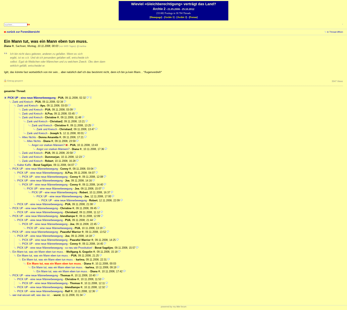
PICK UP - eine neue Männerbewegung (32, 97)
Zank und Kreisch (22, 101)
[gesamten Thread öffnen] (91, 97)
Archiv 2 (181, 17)
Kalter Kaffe (24, 164)
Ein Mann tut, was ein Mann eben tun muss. (38, 251)
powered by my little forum (173, 306)
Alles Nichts (29, 137)
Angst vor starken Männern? (48, 145)
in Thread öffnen (335, 32)
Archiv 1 (169, 17)
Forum (193, 17)
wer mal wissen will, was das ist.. (31, 295)
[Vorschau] (88, 97)
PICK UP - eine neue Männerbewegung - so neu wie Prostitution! (54, 247)
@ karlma (81, 46)
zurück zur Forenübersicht (23, 31)
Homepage (155, 17)
